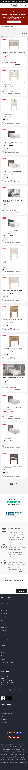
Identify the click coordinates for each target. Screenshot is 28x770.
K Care (2, 652)
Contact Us (4, 722)
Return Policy (10, 749)
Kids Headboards (9, 26)
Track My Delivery (5, 710)
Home (2, 26)
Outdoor (3, 630)
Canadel (3, 645)
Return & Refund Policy (7, 713)
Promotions (4, 656)
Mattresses (4, 627)
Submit (21, 591)
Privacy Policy (4, 719)
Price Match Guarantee (7, 662)
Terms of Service (5, 716)
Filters (23, 33)
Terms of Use (19, 743)
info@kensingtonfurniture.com (13, 685)
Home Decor (4, 613)
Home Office (4, 617)
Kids (2, 620)
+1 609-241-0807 (9, 683)
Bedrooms (3, 607)
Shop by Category (5, 603)
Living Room (4, 624)
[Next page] (19, 484)
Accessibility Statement (7, 666)
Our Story (3, 649)
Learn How (17, 64)
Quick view (5, 60)
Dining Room (4, 610)
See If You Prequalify (14, 22)
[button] (23, 6)
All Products (4, 634)
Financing (3, 659)
